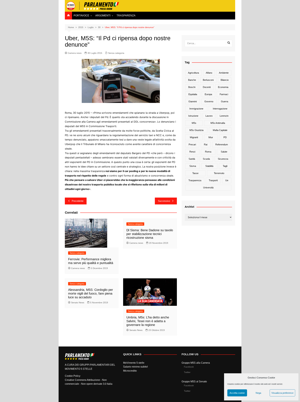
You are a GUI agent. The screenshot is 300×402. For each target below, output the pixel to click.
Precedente (77, 201)
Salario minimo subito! (135, 366)
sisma (192, 166)
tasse (195, 173)
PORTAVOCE (81, 15)
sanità (192, 158)
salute (224, 151)
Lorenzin (224, 115)
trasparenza (194, 180)
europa (208, 94)
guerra (224, 101)
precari (192, 144)
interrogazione (220, 108)
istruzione (193, 115)
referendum (221, 144)
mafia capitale (220, 130)
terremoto (219, 173)
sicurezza (223, 158)
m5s (194, 123)
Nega (258, 393)
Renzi (192, 151)
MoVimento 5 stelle (133, 362)
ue (226, 180)
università (208, 187)
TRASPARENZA (126, 15)
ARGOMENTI (102, 15)
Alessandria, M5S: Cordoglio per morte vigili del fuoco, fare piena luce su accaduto (90, 293)
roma (208, 151)
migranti (194, 137)
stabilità (209, 166)
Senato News (77, 302)
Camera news (75, 53)
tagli (225, 166)
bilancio (225, 80)
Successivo (164, 201)
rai (205, 144)
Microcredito (130, 370)
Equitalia (192, 94)
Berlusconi (208, 80)
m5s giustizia (196, 130)
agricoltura (193, 72)
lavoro (208, 115)
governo (208, 101)
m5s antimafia (217, 123)
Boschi (191, 87)
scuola (206, 158)
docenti (207, 87)
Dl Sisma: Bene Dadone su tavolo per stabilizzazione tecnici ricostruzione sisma (149, 233)
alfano (209, 72)
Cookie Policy (72, 376)
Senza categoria (116, 53)
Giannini (192, 101)
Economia (223, 87)
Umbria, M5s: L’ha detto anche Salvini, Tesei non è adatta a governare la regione (147, 321)
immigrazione (196, 108)
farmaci (224, 94)
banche (192, 80)
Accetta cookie (237, 393)
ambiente (224, 72)
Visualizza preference (282, 393)
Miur (210, 137)
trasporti (213, 180)
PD (225, 137)
